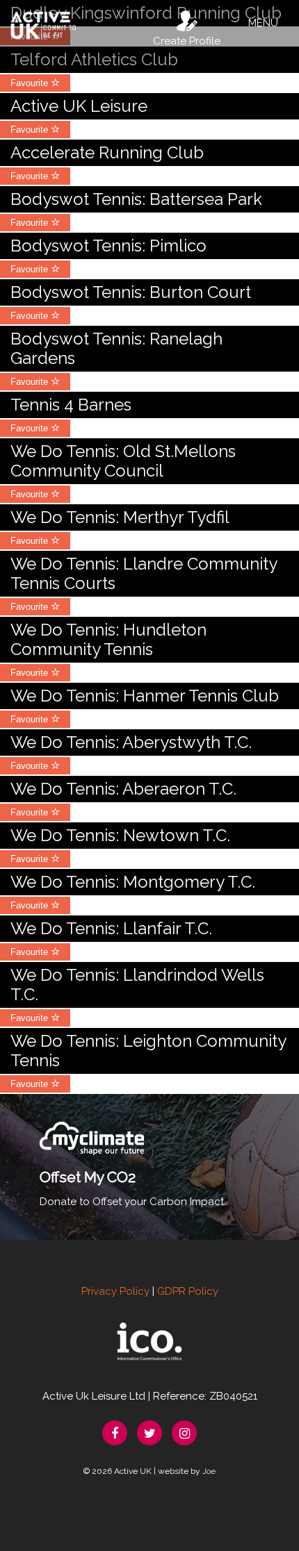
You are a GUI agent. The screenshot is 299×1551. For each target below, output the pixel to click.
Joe (209, 1471)
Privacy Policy (115, 1291)
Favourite (30, 83)
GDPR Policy (187, 1291)
